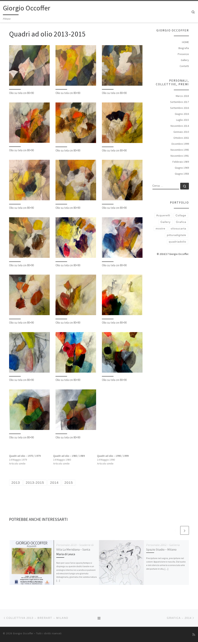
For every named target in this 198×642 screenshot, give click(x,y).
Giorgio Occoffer (23, 633)
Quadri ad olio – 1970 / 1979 (25, 456)
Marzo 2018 (182, 96)
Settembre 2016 (179, 108)
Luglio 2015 (182, 120)
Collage (181, 215)
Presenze (183, 54)
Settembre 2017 (179, 102)
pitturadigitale (176, 235)
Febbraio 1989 (180, 161)
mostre (160, 228)
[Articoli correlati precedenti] (175, 530)
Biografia (183, 48)
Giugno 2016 (182, 114)
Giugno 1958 (182, 173)
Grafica (181, 221)
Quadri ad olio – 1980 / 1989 (69, 456)
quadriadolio (177, 241)
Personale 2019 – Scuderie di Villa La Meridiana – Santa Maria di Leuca (75, 549)
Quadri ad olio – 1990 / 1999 (113, 456)
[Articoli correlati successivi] (184, 530)
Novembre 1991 (180, 155)
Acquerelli (163, 215)
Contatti (184, 66)
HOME (185, 42)
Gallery (185, 60)
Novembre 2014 (180, 126)
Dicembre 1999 (180, 143)
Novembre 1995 (180, 149)
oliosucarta (178, 228)
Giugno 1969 (182, 167)
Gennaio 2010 (181, 132)
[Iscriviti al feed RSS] (193, 634)
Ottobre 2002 (181, 138)
